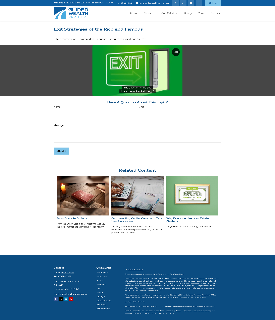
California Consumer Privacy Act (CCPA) (201, 295)
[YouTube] (191, 3)
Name (57, 107)
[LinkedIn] (183, 3)
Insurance (101, 284)
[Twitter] (175, 3)
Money (99, 292)
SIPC (213, 306)
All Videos (101, 304)
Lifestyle (100, 296)
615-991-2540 (126, 3)
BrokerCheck (179, 274)
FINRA (206, 306)
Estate (99, 280)
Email (142, 107)
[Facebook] (199, 3)
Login (215, 3)
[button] (133, 13)
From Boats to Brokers (72, 218)
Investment (102, 276)
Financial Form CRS (135, 270)
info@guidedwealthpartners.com (154, 3)
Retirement (102, 272)
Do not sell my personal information (192, 297)
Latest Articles (103, 300)
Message (59, 125)
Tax (98, 288)
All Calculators (103, 308)
